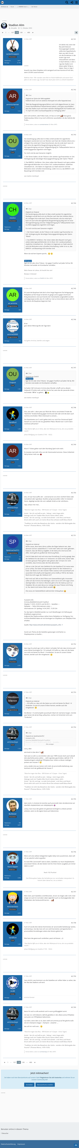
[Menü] (76, 2)
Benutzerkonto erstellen (45, 1085)
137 (12, 32)
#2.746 (73, 319)
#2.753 (73, 692)
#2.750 (73, 493)
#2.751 (73, 535)
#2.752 (73, 644)
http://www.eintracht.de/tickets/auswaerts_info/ (45, 625)
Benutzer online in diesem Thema (14, 1129)
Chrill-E (42, 278)
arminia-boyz (43, 1052)
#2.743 (73, 135)
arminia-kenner (44, 124)
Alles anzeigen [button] (50, 744)
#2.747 (73, 368)
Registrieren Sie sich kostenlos (50, 1077)
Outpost (28, 261)
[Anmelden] (72, 2)
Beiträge (7, 63)
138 (17, 32)
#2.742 (73, 90)
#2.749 (73, 444)
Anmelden (29, 1085)
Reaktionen (8, 60)
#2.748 (73, 407)
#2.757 (73, 892)
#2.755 (73, 799)
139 (21, 32)
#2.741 (73, 39)
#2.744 (73, 203)
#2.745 (73, 288)
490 (28, 32)
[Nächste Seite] (32, 32)
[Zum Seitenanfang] (76, 1145)
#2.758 (73, 923)
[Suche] (67, 2)
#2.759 (73, 976)
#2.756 (73, 852)
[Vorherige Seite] (2, 32)
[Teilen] (76, 32)
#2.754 (73, 727)
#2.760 (73, 1007)
